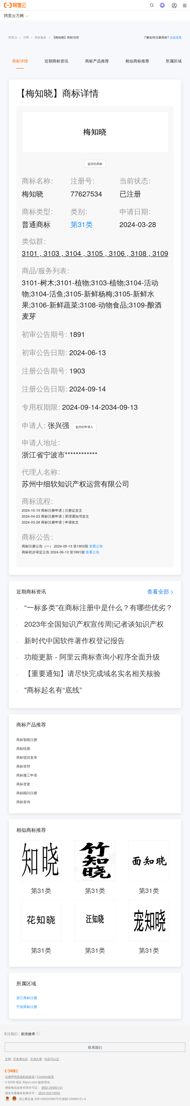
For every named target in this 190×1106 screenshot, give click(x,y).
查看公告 (96, 545)
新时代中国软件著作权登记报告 (74, 640)
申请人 (32, 425)
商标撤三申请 (26, 775)
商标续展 (23, 748)
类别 (78, 211)
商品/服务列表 (44, 270)
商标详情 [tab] (20, 61)
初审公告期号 (43, 334)
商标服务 (41, 37)
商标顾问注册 (26, 792)
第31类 (82, 224)
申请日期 (133, 211)
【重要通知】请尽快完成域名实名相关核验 (92, 673)
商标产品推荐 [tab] (97, 61)
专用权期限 (40, 407)
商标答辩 (23, 766)
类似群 (32, 241)
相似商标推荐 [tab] (137, 61)
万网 (26, 37)
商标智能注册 (26, 739)
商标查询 (23, 801)
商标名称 (36, 180)
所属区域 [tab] (174, 61)
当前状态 (133, 180)
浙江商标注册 (26, 998)
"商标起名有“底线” (53, 689)
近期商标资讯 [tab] (56, 61)
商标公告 (36, 537)
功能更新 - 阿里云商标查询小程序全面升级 (92, 656)
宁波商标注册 (26, 1007)
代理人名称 (40, 472)
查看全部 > (160, 591)
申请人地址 (40, 442)
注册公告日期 (43, 388)
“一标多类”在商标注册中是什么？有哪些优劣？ (98, 607)
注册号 (81, 180)
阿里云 (12, 37)
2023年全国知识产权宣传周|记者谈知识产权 (94, 624)
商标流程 (36, 501)
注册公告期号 (43, 370)
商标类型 (36, 211)
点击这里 (176, 37)
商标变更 (23, 783)
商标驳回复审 (26, 757)
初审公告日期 (43, 352)
